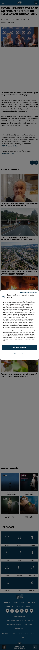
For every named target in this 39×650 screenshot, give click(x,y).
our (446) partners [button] (11, 301)
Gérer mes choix (19, 354)
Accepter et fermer (19, 347)
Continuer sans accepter (28, 292)
